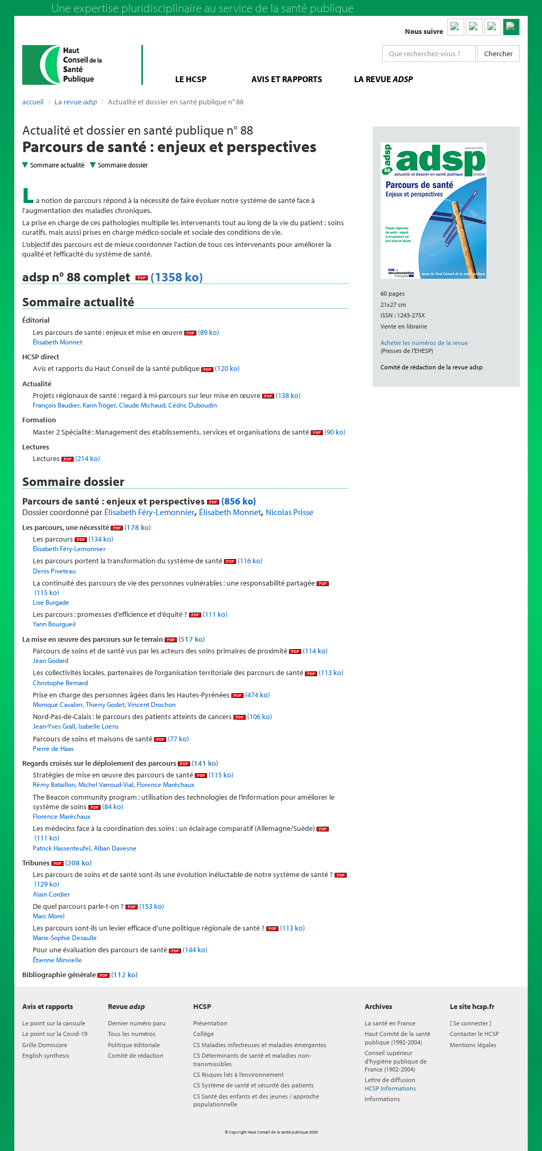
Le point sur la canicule (53, 1023)
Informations (382, 1099)
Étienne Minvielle (57, 959)
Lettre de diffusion (390, 1084)
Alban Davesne (115, 848)
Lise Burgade (51, 602)
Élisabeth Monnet (57, 342)
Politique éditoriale (134, 1045)
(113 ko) (330, 672)
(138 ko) (287, 395)
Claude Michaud (142, 405)
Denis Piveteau (54, 570)
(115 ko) (220, 775)
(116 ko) (249, 560)
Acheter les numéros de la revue (424, 343)
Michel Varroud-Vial (105, 784)
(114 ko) (314, 651)
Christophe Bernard (60, 682)
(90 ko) (334, 432)
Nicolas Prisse (289, 512)
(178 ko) (137, 527)
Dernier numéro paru (137, 1023)
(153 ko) (151, 906)
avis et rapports (286, 79)
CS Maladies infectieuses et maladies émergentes (260, 1045)
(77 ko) (177, 738)
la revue (383, 79)
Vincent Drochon (152, 704)
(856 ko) (237, 501)
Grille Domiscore (44, 1045)
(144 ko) (194, 949)
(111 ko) (214, 614)
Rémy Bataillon (54, 784)
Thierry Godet (105, 704)
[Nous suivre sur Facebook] (492, 27)
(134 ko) (100, 539)
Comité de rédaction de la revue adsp (432, 367)
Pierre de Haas (53, 748)
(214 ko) (87, 458)
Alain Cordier (51, 894)
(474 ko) (256, 695)
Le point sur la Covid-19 (54, 1034)
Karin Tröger (99, 405)
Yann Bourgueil (54, 623)
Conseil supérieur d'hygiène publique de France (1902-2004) (396, 1061)
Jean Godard (50, 660)
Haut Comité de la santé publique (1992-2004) (397, 1038)
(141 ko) (204, 763)
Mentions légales (473, 1045)
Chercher (498, 53)
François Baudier (56, 405)
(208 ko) (78, 862)
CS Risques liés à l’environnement (238, 1074)
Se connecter (470, 1023)
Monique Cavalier (58, 704)
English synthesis (45, 1055)
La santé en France (390, 1023)
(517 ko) (191, 639)
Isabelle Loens (98, 726)
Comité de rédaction (136, 1055)
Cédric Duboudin (192, 405)
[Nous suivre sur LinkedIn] (455, 27)
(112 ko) (124, 974)
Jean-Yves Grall (54, 726)
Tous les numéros (132, 1034)
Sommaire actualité (57, 165)
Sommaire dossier (123, 165)
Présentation (210, 1023)
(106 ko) (259, 716)
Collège (203, 1034)
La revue (76, 102)
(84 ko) (112, 806)
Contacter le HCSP (474, 1034)
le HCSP (190, 79)
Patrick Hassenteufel (62, 848)
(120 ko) (226, 368)
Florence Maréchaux (165, 784)
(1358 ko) (175, 277)
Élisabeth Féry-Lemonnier (149, 512)
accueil (32, 102)
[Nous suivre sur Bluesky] (474, 27)
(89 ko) (207, 332)
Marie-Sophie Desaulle (65, 937)
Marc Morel (49, 915)
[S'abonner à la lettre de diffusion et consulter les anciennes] (511, 27)
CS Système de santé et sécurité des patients (253, 1085)
